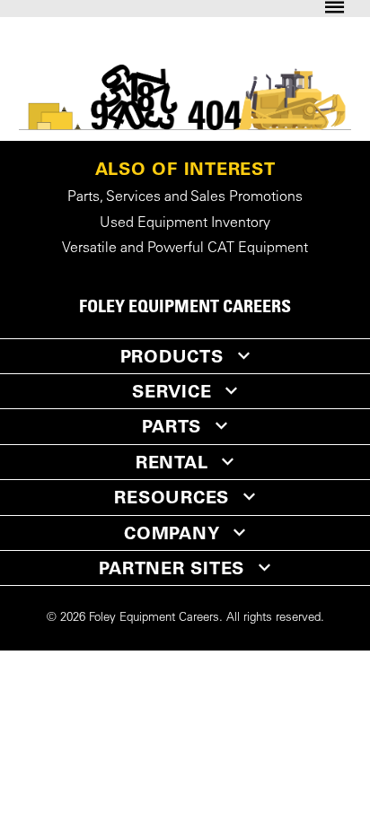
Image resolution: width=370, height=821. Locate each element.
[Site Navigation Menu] (334, 8)
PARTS (171, 426)
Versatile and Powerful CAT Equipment (185, 248)
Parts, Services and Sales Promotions (185, 197)
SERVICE (171, 391)
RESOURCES (171, 497)
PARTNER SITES (171, 568)
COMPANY (171, 533)
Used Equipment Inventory (185, 223)
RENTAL (172, 462)
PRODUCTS (172, 356)
